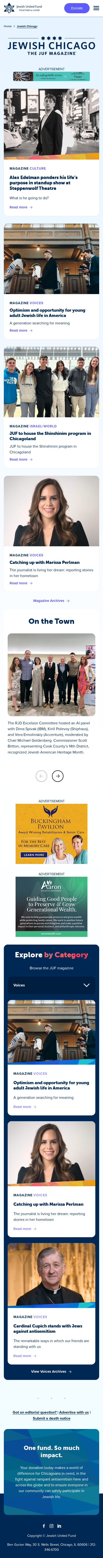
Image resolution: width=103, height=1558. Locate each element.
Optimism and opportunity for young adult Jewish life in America (47, 313)
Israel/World (43, 426)
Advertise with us (74, 1412)
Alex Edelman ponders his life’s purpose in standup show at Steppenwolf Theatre (44, 183)
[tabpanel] (51, 1187)
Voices (36, 303)
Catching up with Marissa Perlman (45, 562)
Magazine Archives (48, 600)
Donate (77, 8)
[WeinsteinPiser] (51, 76)
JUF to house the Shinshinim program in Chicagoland (50, 436)
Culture (38, 168)
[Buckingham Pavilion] (51, 834)
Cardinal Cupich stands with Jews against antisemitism (47, 1328)
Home (8, 26)
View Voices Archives (48, 1371)
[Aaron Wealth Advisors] (51, 907)
